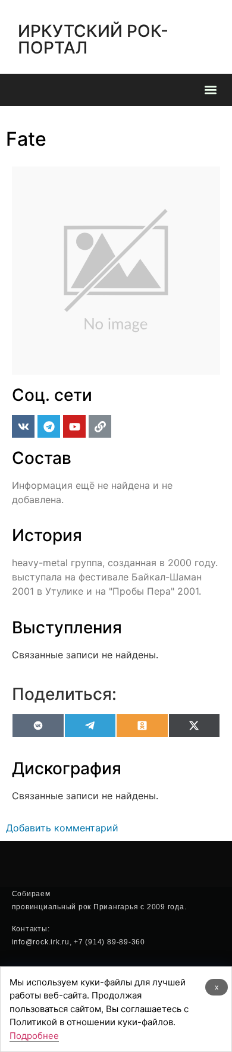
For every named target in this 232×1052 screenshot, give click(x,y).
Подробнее (34, 1035)
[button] (210, 90)
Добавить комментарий (62, 828)
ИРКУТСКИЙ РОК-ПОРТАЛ (93, 39)
